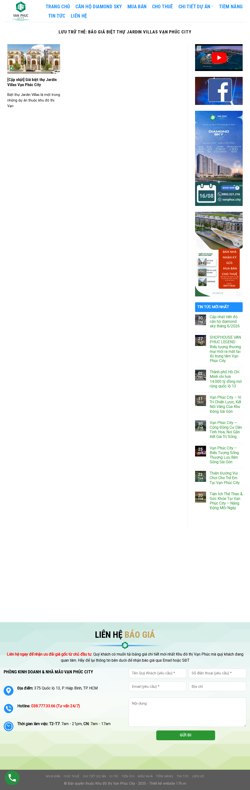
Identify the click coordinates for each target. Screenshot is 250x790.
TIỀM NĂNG (231, 7)
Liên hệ (198, 776)
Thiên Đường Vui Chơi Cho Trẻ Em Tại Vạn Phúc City (225, 478)
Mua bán (137, 7)
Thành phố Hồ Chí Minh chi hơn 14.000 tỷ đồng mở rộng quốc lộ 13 (226, 379)
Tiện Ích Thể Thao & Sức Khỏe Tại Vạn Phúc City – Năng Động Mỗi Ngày (226, 501)
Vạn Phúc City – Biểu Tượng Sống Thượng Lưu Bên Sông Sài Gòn (224, 455)
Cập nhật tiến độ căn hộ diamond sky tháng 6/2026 (225, 321)
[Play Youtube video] (219, 57)
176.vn (181, 783)
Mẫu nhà (145, 776)
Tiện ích (128, 776)
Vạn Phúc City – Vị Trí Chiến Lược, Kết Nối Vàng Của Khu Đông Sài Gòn (225, 404)
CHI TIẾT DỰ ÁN (194, 7)
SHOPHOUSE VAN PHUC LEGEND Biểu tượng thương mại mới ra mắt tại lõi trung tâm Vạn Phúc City (225, 349)
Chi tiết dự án (94, 776)
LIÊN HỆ (79, 16)
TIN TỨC (56, 16)
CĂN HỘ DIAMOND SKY (98, 7)
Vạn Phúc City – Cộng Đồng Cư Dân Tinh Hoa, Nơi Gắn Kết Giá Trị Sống (226, 429)
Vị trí (113, 776)
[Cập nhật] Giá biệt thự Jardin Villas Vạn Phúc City (32, 82)
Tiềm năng (165, 776)
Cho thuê (162, 7)
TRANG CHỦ (58, 7)
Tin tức (183, 776)
